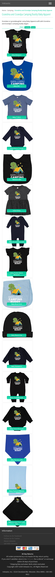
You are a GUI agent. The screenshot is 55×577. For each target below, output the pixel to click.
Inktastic (6, 3)
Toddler (27, 27)
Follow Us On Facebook (13, 536)
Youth (33, 27)
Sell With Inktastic (10, 544)
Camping (10, 10)
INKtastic (30, 559)
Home (4, 10)
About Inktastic (9, 541)
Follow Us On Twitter (12, 538)
